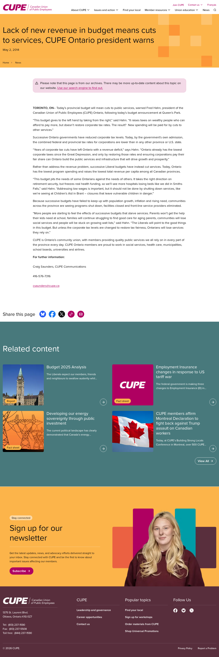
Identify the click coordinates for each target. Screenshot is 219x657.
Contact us (83, 624)
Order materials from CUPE (142, 624)
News (206, 10)
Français (211, 4)
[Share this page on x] (61, 315)
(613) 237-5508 (18, 629)
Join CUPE (178, 5)
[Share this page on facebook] (52, 315)
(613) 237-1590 (16, 625)
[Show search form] (215, 10)
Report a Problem (207, 648)
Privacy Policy (185, 648)
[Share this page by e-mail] (80, 315)
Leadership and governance (94, 610)
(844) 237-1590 (23, 633)
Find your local (132, 10)
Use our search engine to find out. (80, 88)
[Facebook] (175, 610)
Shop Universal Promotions (142, 631)
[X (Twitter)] (192, 610)
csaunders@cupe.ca (46, 286)
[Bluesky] (183, 610)
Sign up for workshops (138, 617)
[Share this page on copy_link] (71, 315)
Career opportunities (89, 617)
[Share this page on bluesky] (42, 315)
